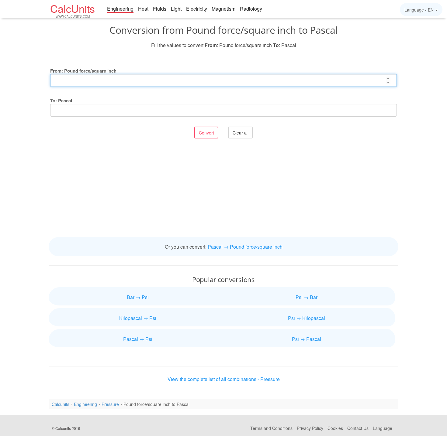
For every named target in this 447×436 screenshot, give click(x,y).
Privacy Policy (310, 428)
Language (382, 428)
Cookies (335, 428)
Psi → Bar (306, 297)
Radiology (251, 8)
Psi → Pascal (306, 339)
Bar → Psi (138, 297)
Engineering (120, 8)
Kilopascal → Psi (137, 318)
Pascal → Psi (137, 339)
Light (176, 8)
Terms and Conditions (271, 428)
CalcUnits (72, 10)
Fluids (159, 8)
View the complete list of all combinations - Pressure (224, 379)
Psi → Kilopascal (306, 318)
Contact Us (358, 428)
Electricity (196, 8)
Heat (143, 8)
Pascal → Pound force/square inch (245, 246)
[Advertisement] (223, 188)
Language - (419, 10)
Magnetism (223, 8)
